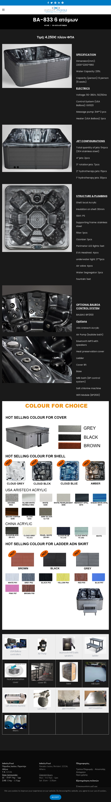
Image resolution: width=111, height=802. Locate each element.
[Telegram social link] (62, 3)
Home (46, 25)
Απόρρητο (81, 772)
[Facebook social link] (48, 3)
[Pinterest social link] (55, 3)
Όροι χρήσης (82, 775)
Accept (55, 797)
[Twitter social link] (51, 3)
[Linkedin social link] (59, 3)
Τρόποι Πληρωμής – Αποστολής (90, 769)
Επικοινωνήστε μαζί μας (87, 786)
